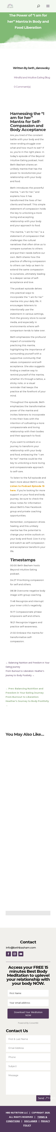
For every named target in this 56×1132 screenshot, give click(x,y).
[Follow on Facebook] (8, 953)
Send (41, 1098)
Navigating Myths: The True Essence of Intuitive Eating (25, 798)
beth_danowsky (39, 68)
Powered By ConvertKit (28, 1023)
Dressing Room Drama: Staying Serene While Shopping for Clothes (27, 846)
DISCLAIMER (30, 1121)
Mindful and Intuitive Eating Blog (32, 77)
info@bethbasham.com (21, 947)
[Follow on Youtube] (20, 953)
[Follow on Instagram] (14, 953)
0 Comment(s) (22, 86)
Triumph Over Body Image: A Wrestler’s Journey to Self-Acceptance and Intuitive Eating (28, 749)
